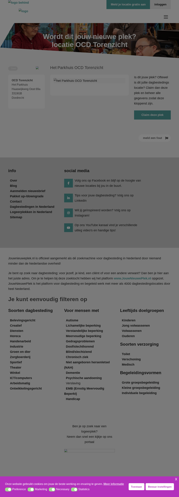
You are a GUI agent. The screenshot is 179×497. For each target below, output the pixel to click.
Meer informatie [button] (113, 483)
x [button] (176, 479)
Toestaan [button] (136, 486)
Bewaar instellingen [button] (160, 486)
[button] (8, 489)
